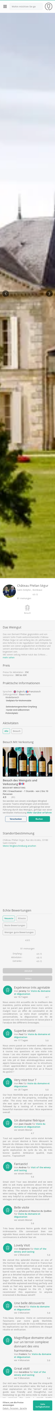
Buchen (39, 819)
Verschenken (16, 819)
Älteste (22, 918)
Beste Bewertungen (14, 925)
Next (48, 291)
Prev (4, 291)
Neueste (8, 918)
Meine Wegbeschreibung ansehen (19, 845)
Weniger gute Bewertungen (19, 932)
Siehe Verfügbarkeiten (42, 1405)
